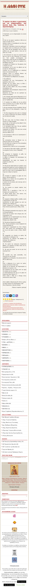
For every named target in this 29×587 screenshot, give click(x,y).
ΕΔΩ (16, 505)
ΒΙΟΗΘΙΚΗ (5, 345)
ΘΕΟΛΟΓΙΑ (5, 331)
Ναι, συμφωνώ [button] (21, 581)
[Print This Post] (20, 29)
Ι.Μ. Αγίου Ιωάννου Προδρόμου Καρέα (12, 452)
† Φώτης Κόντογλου (7, 435)
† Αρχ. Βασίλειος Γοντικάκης (10, 422)
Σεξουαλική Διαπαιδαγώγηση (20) (11, 385)
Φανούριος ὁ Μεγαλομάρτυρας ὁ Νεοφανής (14, 478)
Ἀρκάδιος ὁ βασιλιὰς (15, 482)
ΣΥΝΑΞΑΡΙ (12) (6, 369)
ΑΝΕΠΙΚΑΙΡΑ (5, 358)
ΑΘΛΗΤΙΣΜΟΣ (5, 360)
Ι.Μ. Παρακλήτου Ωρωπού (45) (10, 444)
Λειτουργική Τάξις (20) (8, 382)
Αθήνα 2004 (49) (6, 403)
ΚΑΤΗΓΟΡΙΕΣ (5, 329)
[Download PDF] (23, 29)
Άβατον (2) (5, 393)
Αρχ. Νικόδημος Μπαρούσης (9, 425)
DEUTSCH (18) (6, 408)
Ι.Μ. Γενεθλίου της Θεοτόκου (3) (10, 446)
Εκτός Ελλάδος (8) (7, 395)
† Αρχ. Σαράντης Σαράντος (9, 427)
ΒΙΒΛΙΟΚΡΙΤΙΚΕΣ (6, 350)
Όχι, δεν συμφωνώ (9, 585)
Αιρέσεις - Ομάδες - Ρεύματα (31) (11, 387)
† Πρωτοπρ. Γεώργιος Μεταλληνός (11, 430)
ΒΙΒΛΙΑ (4, 347)
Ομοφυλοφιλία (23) (7, 374)
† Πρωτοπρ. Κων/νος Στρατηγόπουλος (12, 433)
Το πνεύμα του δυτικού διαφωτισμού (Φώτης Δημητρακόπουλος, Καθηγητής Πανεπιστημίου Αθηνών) (13, 309)
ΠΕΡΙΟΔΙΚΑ (5, 355)
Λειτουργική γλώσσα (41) (9, 379)
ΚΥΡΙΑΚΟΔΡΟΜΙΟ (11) (8, 366)
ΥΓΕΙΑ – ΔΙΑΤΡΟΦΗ (7, 342)
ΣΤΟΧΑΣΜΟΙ (5, 337)
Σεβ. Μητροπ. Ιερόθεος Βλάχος (10, 417)
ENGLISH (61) (5, 406)
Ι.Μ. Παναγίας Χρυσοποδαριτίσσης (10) (12, 441)
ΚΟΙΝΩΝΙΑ (5, 334)
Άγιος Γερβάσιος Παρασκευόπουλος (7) (13, 411)
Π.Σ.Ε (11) (4, 401)
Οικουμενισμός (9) (7, 398)
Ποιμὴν (3, 478)
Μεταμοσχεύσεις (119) (8, 372)
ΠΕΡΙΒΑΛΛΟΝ (5, 352)
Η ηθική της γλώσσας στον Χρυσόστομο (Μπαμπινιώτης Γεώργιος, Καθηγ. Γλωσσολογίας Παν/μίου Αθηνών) (14, 305)
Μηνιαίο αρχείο (6, 323)
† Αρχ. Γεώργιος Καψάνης (9, 420)
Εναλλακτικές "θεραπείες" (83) (11, 377)
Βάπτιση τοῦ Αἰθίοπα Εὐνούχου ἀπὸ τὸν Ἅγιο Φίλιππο (16, 481)
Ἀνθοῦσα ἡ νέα (8, 482)
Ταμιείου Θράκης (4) (8, 449)
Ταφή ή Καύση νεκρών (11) (9, 390)
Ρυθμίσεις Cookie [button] (20, 585)
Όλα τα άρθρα (6, 325)
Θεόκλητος (22, 482)
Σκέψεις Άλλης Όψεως (8, 339)
